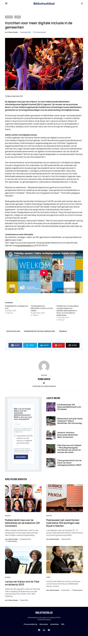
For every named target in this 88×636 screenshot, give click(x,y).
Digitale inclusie (13, 331)
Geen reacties (12, 541)
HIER (7, 240)
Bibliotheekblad (44, 612)
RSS (62, 624)
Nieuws (9, 17)
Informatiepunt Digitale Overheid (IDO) (39, 331)
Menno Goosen (44, 379)
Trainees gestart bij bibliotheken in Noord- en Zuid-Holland (42, 308)
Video (17, 17)
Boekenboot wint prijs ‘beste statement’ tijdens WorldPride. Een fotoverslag (70, 420)
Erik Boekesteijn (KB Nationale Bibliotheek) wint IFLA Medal (69, 406)
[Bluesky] (49, 630)
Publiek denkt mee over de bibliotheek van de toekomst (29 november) (22, 522)
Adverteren (54, 624)
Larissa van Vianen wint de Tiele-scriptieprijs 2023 (22, 583)
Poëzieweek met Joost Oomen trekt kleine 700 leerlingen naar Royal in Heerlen (63, 522)
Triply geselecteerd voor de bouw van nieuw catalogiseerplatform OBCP (69, 462)
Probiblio (63, 331)
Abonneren (43, 624)
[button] (6, 3)
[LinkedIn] (44, 630)
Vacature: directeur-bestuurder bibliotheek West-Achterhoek (67, 434)
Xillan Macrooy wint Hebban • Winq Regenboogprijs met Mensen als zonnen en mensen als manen (69, 448)
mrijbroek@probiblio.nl (24, 245)
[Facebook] (39, 630)
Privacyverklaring (30, 624)
